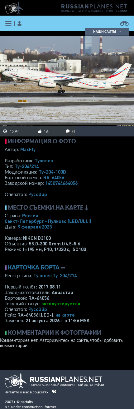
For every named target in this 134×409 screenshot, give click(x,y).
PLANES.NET (94, 6)
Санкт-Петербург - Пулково (48, 221)
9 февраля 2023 (35, 226)
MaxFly (28, 149)
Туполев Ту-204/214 (55, 275)
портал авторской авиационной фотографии (94, 11)
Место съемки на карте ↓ (48, 207)
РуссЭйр (37, 194)
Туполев (44, 160)
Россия (30, 215)
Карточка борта (34, 267)
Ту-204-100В (52, 172)
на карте (65, 315)
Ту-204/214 (27, 166)
